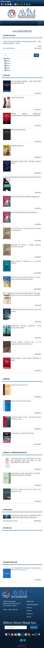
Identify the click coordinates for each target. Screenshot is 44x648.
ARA (36, 55)
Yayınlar (29, 607)
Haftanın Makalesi (10, 562)
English (8, 1)
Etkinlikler (7, 510)
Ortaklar (29, 611)
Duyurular (7, 528)
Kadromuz (30, 614)
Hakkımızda (30, 601)
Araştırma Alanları (32, 604)
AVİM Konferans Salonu (10, 521)
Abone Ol (33, 627)
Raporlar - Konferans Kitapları (15, 453)
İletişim (29, 617)
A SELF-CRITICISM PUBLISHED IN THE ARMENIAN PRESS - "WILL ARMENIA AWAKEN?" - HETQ (22, 42)
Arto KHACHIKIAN (9, 48)
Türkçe (3, 1)
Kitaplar (6, 75)
